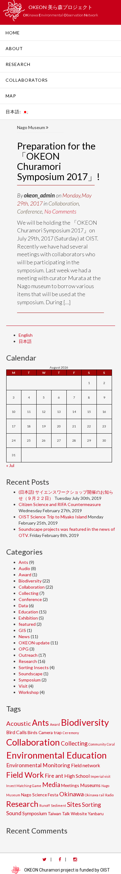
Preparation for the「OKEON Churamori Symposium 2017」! (58, 161)
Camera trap (50, 732)
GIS (22, 630)
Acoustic (18, 723)
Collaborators (27, 80)
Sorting (91, 804)
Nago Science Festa (39, 794)
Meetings (70, 785)
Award (25, 574)
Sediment (58, 805)
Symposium (30, 679)
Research (18, 64)
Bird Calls (16, 732)
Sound (13, 813)
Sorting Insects (34, 667)
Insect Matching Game (23, 786)
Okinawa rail (94, 795)
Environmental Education (56, 755)
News (24, 636)
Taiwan (54, 813)
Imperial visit (100, 776)
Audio (24, 568)
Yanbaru (96, 813)
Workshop (29, 692)
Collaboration (63, 203)
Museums (90, 785)
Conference (29, 211)
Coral (111, 744)
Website (79, 813)
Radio (109, 795)
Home (13, 32)
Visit (23, 686)
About (14, 48)
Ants (23, 562)
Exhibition (28, 618)
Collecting (28, 593)
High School (77, 776)
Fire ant (54, 775)
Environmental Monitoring (38, 765)
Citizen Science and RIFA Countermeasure (60, 504)
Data (23, 605)
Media (51, 784)
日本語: (14, 111)
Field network (85, 765)
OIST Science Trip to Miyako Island (53, 516)
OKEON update (34, 642)
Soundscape (31, 673)
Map (11, 95)
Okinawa (71, 794)
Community (97, 744)
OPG (24, 648)
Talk (66, 813)
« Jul (10, 465)
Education (28, 611)
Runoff (44, 805)
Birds (33, 732)
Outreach (28, 655)
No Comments (60, 211)
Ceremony (71, 733)
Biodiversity (30, 580)
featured (27, 624)
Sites (74, 804)
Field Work (25, 774)
